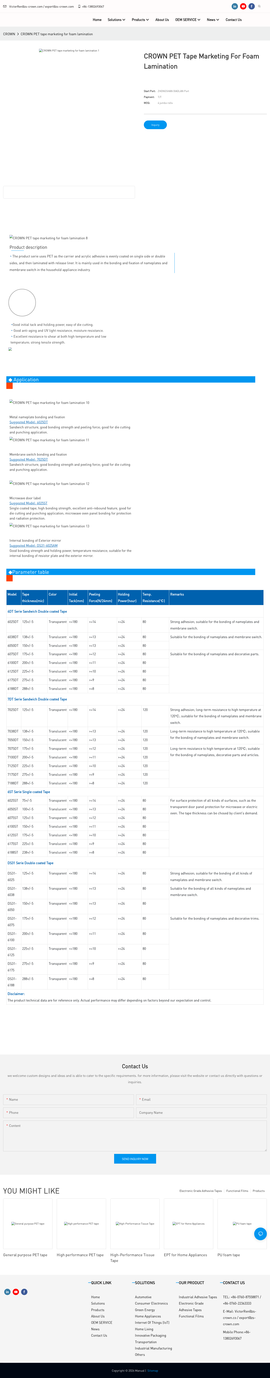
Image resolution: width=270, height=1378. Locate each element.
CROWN (9, 34)
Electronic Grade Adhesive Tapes (201, 1191)
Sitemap (152, 1370)
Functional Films (237, 1191)
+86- (85, 6)
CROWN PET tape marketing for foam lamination (57, 34)
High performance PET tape (80, 1254)
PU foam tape (228, 1254)
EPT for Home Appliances (185, 1254)
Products (259, 1191)
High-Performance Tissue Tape (132, 1257)
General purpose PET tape (25, 1254)
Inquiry (155, 124)
